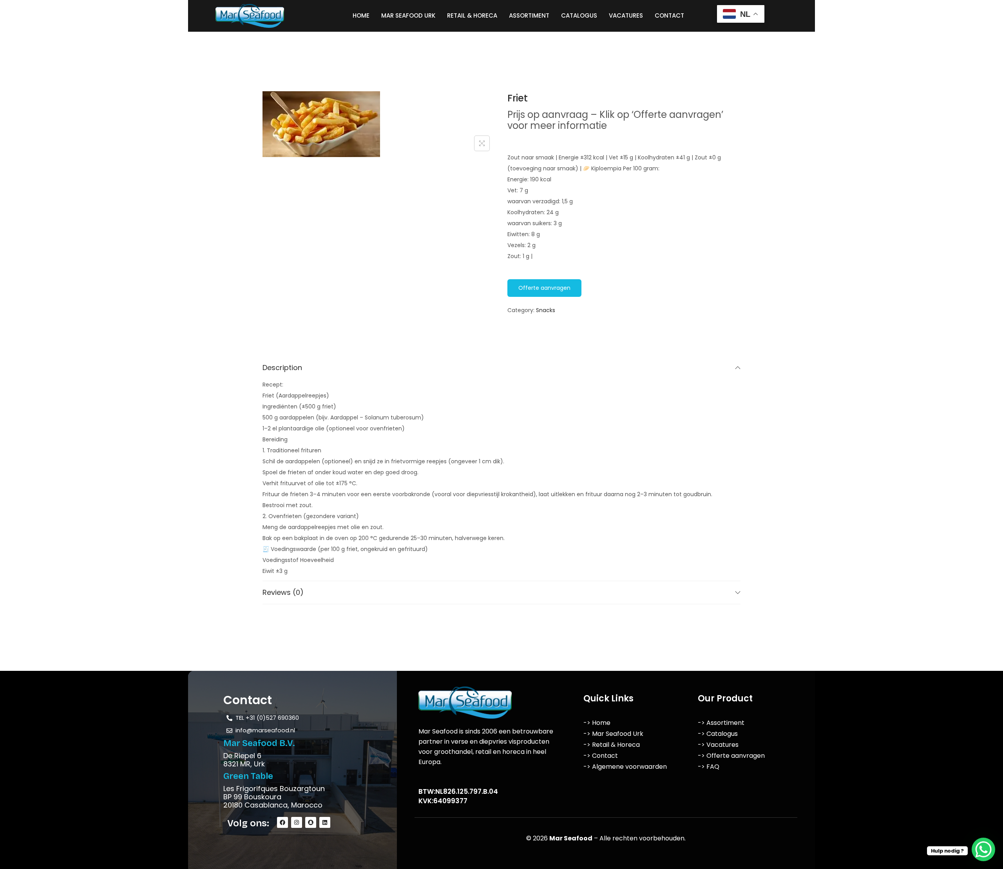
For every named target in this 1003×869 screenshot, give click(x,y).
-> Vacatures (718, 744)
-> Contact (600, 755)
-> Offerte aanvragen (731, 755)
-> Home (596, 722)
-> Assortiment (721, 722)
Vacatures (626, 15)
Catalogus (579, 15)
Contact (669, 15)
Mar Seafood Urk (408, 15)
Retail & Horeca (472, 15)
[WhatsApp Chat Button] (983, 849)
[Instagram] (296, 822)
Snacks (545, 310)
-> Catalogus (718, 733)
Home (361, 15)
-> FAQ (708, 766)
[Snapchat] (310, 822)
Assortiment (529, 15)
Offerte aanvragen (544, 288)
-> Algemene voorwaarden (625, 766)
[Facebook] (282, 822)
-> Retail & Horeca (611, 744)
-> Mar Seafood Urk (613, 733)
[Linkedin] (324, 822)
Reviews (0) (283, 592)
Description (282, 367)
